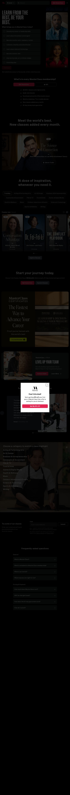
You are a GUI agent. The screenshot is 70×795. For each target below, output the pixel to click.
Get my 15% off (35, 406)
